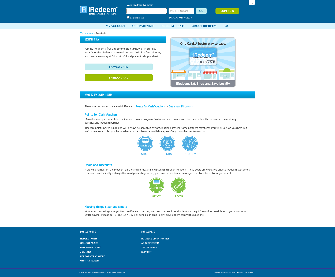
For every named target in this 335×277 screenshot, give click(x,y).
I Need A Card (118, 77)
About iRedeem (150, 243)
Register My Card (90, 247)
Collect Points (89, 243)
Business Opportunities (155, 239)
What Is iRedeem (89, 261)
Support (146, 252)
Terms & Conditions (99, 272)
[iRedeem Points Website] (99, 15)
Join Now (227, 10)
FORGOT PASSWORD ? (180, 17)
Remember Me (137, 17)
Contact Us (120, 272)
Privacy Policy (85, 272)
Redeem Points (89, 239)
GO (201, 10)
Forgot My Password (92, 256)
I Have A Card (118, 66)
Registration (101, 33)
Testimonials (149, 247)
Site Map (111, 272)
